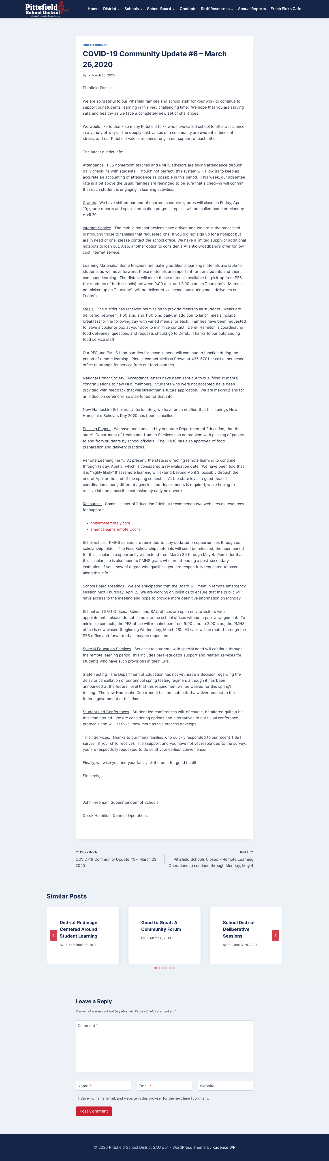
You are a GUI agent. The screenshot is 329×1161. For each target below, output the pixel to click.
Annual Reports (252, 8)
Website (207, 1086)
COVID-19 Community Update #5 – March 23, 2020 (117, 859)
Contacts (188, 8)
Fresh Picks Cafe (286, 8)
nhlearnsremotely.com (110, 523)
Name (85, 1086)
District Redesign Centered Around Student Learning (78, 929)
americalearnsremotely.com (115, 529)
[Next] (275, 935)
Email (145, 1086)
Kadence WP (223, 1147)
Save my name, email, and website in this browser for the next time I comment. (145, 1098)
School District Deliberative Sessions (239, 929)
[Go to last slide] (53, 935)
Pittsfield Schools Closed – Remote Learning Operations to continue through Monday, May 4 (211, 859)
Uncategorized (95, 45)
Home (93, 8)
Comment (88, 1025)
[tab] (155, 968)
